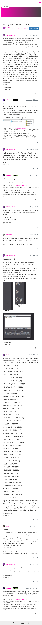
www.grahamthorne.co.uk (20, 128)
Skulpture (9, 100)
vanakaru (9, 234)
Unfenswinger (10, 35)
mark (7, 526)
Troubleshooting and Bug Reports (16, 28)
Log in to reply (34, 28)
